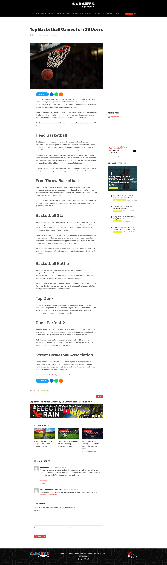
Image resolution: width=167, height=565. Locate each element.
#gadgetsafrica (128, 147)
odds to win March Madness (67, 115)
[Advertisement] (122, 81)
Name (36, 528)
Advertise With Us (76, 553)
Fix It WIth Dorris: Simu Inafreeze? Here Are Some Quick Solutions (123, 197)
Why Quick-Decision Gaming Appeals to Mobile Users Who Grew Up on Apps (92, 444)
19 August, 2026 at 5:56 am (58, 467)
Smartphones (90, 14)
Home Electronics (62, 14)
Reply (44, 483)
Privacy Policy (83, 556)
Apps (33, 14)
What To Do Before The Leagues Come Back (43, 442)
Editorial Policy (100, 553)
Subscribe (129, 14)
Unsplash (66, 375)
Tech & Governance (104, 14)
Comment (37, 511)
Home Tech (113, 188)
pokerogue (44, 480)
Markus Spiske (54, 375)
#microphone (113, 148)
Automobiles (41, 14)
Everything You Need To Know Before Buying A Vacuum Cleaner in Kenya (121, 180)
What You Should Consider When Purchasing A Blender (123, 207)
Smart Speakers (119, 200)
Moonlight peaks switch (48, 495)
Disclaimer (88, 553)
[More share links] (61, 94)
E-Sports (33, 25)
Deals (116, 14)
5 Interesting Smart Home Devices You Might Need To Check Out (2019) (124, 228)
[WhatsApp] (56, 94)
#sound (120, 148)
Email (72, 528)
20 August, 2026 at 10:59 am (70, 489)
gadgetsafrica (114, 150)
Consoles (64, 431)
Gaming (50, 14)
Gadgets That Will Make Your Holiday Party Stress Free (124, 218)
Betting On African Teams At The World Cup (68, 442)
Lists (81, 14)
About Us (63, 553)
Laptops (74, 14)
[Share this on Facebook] (52, 94)
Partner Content (43, 25)
